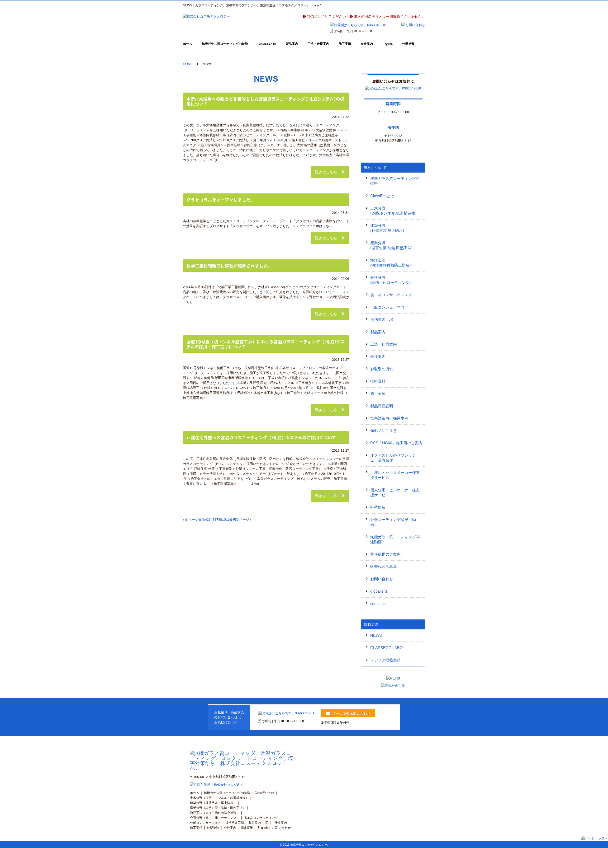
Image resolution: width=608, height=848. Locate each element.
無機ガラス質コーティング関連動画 (395, 539)
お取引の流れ (381, 369)
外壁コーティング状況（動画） (393, 522)
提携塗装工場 (381, 320)
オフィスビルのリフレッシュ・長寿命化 (393, 457)
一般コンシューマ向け (389, 307)
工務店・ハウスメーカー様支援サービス (395, 475)
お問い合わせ (381, 579)
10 (224, 519)
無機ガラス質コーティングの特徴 (225, 44)
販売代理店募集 (383, 567)
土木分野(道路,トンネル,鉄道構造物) (393, 210)
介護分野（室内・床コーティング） (214, 818)
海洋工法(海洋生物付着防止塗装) (390, 262)
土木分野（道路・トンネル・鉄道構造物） (219, 798)
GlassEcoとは (266, 44)
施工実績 (345, 44)
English (387, 44)
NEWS (376, 635)
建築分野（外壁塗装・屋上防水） (213, 803)
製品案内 (292, 44)
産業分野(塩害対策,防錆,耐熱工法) (391, 245)
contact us (378, 604)
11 (227, 519)
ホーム (187, 44)
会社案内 (367, 44)
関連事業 (247, 827)
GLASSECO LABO (386, 648)
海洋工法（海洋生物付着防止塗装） (214, 813)
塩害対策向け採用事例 (389, 418)
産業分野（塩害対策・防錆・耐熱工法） (218, 808)
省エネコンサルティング (391, 295)
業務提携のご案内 (385, 554)
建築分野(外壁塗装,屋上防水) (387, 228)
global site (379, 591)
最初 (232, 519)
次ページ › (243, 519)
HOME (188, 64)
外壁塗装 (408, 44)
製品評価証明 (381, 406)
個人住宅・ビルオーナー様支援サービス (395, 492)
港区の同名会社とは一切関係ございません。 (389, 17)
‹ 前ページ (190, 519)
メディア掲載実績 (385, 660)
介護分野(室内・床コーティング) (390, 280)
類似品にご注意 (383, 431)
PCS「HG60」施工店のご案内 (396, 443)
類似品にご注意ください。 (328, 17)
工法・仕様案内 (318, 44)
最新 (201, 519)
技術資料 (377, 381)
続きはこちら (326, 172)
